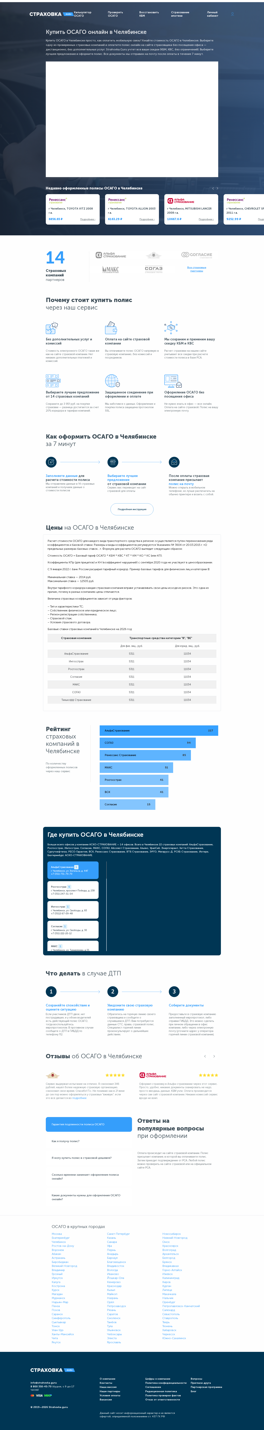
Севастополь (171, 1314)
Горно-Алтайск (172, 1270)
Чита (55, 1338)
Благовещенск (116, 1262)
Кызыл (111, 1290)
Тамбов (112, 1322)
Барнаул (112, 1258)
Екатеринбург (61, 1237)
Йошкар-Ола (115, 1278)
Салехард (168, 1310)
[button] (213, 188)
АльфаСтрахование (117, 730)
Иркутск (57, 1278)
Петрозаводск (116, 1306)
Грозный (57, 1274)
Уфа (109, 1246)
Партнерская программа (206, 1387)
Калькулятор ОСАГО (82, 14)
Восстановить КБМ (149, 14)
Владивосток (115, 1266)
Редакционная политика (161, 1391)
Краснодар (114, 1286)
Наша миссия (108, 1387)
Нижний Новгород (174, 1237)
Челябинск (59, 1242)
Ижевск (167, 1274)
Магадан (57, 1294)
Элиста (112, 1338)
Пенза (56, 1306)
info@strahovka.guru (44, 1382)
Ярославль (114, 1342)
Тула (110, 1326)
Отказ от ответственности (162, 1399)
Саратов (112, 1314)
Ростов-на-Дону (63, 1246)
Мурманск (58, 1298)
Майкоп (112, 1294)
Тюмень (167, 1326)
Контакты (106, 1382)
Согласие (111, 804)
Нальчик (167, 1298)
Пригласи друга (201, 1382)
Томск (56, 1326)
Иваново (113, 1274)
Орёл (110, 1302)
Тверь (166, 1322)
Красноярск (170, 1246)
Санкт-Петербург (118, 1234)
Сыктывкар (59, 1322)
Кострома (58, 1286)
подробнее (79, 1098)
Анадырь (112, 1254)
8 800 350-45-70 (41, 1386)
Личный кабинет (212, 14)
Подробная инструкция (132, 509)
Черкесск (168, 1334)
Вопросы (196, 1378)
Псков (56, 1310)
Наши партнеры (110, 1391)
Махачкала (169, 1294)
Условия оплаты (110, 1395)
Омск (166, 1242)
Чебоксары (114, 1334)
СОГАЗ (109, 742)
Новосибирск (171, 1234)
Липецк (167, 1290)
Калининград (170, 1278)
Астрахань (58, 1258)
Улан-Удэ (57, 1330)
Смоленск (114, 1318)
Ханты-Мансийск (63, 1334)
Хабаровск (169, 1330)
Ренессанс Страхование (120, 755)
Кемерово (114, 1282)
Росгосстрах (113, 779)
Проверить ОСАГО (115, 14)
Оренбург (168, 1302)
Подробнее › (87, 219)
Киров (166, 1282)
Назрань (112, 1298)
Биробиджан (60, 1262)
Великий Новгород (64, 1266)
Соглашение (153, 1387)
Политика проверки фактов (163, 1395)
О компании (107, 1378)
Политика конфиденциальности (166, 1382)
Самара (112, 1242)
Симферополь (61, 1318)
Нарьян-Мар (60, 1302)
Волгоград (169, 1250)
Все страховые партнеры (196, 269)
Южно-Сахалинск (174, 1338)
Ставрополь (170, 1318)
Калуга (56, 1282)
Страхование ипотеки (180, 14)
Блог (193, 1391)
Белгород (168, 1258)
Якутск (56, 1342)
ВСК (107, 792)
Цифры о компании (157, 1378)
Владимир (58, 1270)
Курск (55, 1290)
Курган (166, 1286)
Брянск (167, 1262)
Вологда (112, 1270)
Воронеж (58, 1250)
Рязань (111, 1310)
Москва (57, 1234)
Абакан (56, 1254)
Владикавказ (170, 1266)
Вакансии (106, 1399)
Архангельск (170, 1254)
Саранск (57, 1314)
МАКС (108, 767)
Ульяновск (114, 1330)
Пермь (111, 1250)
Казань (111, 1237)
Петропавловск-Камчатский (181, 1306)
